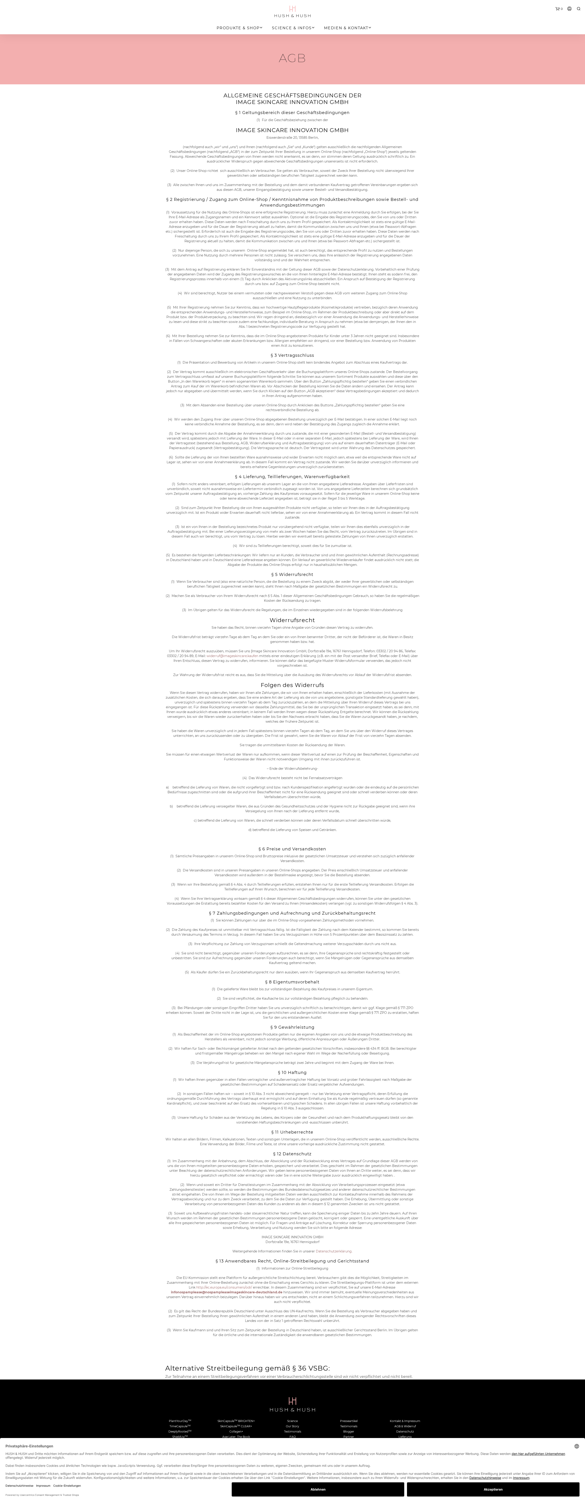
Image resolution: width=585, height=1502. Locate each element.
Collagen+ (236, 1431)
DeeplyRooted (179, 1431)
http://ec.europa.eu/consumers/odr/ (224, 1287)
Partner (348, 1436)
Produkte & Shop (238, 28)
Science (292, 1421)
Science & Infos (292, 28)
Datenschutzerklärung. (334, 1251)
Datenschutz (405, 1431)
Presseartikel (349, 1421)
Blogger (348, 1431)
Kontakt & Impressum (405, 1421)
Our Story (292, 1426)
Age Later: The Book (236, 1436)
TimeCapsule (180, 1426)
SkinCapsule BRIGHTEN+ (236, 1421)
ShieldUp (180, 1436)
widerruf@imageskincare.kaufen (232, 656)
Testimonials (292, 1431)
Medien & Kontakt (346, 28)
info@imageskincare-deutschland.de (226, 1292)
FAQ (293, 1436)
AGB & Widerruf (405, 1426)
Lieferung (405, 1436)
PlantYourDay (180, 1421)
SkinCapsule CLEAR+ (236, 1426)
